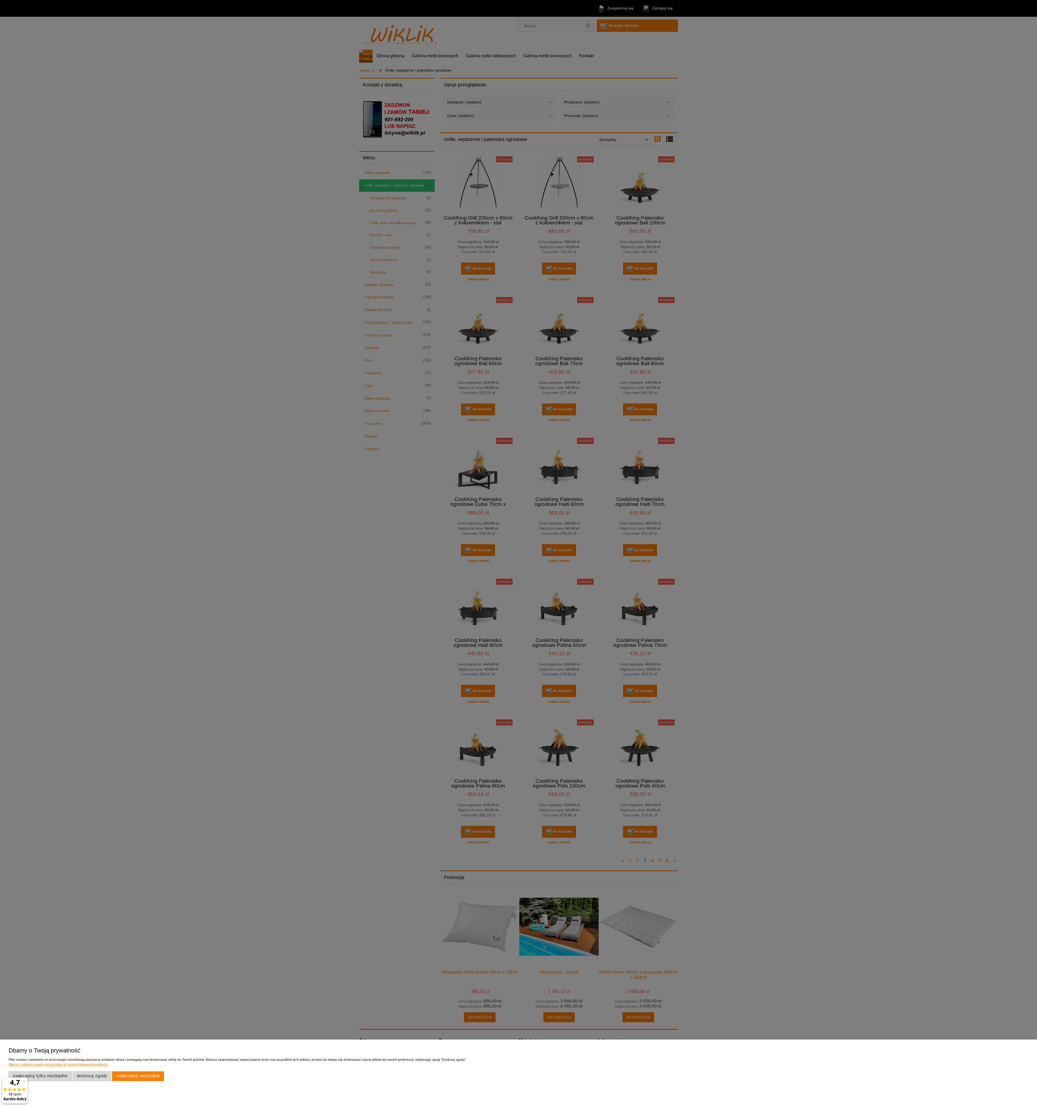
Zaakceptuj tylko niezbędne (40, 1075)
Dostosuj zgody (92, 1075)
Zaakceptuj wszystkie (138, 1075)
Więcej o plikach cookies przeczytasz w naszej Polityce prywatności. (58, 1064)
